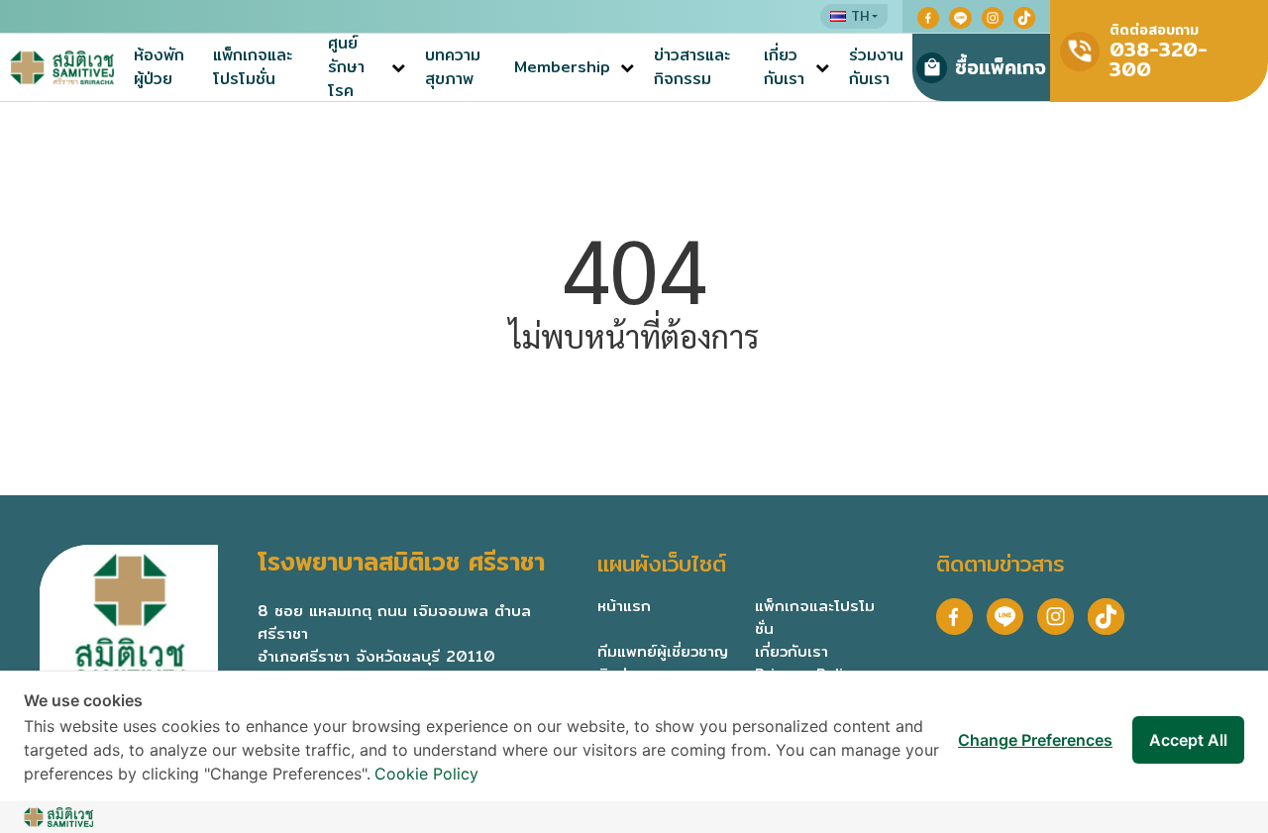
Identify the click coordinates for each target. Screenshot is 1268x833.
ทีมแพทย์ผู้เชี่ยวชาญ (662, 651)
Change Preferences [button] (1035, 740)
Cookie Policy (426, 773)
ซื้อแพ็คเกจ (1000, 67)
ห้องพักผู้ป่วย (159, 67)
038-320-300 (1159, 59)
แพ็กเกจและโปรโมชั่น (252, 67)
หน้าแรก (624, 605)
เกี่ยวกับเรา (784, 67)
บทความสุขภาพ (452, 67)
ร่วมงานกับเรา (876, 67)
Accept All (1188, 740)
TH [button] (860, 16)
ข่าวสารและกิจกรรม (692, 67)
